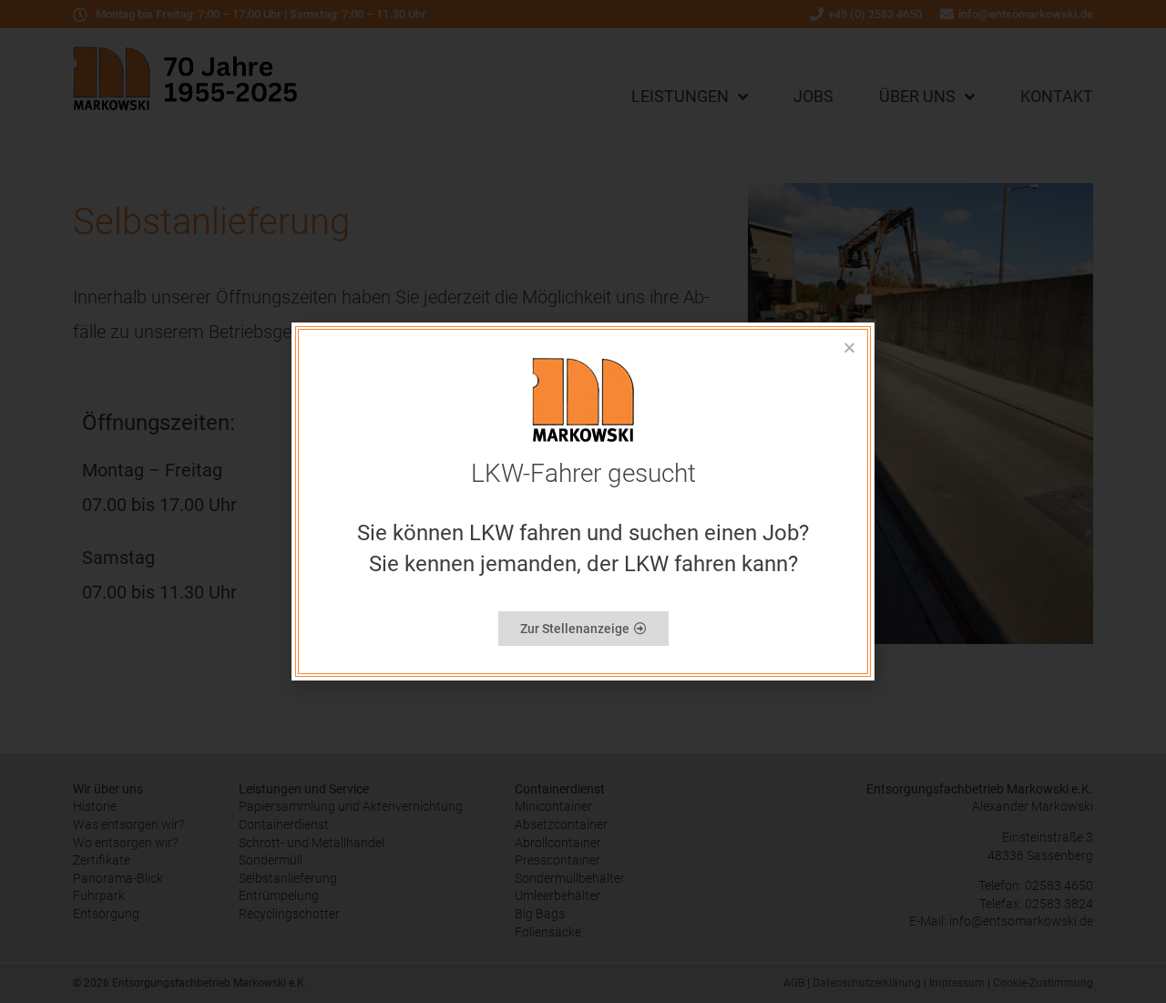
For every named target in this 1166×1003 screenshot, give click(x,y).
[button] (849, 347)
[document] (583, 501)
